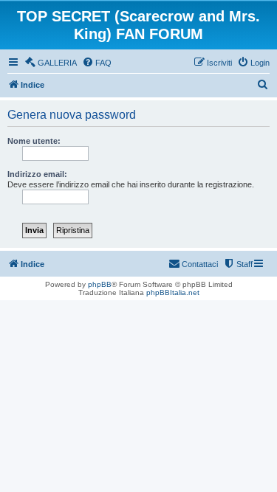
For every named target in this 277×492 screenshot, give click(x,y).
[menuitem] (50, 63)
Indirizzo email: (37, 174)
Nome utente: (34, 140)
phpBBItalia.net (172, 292)
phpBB (100, 284)
